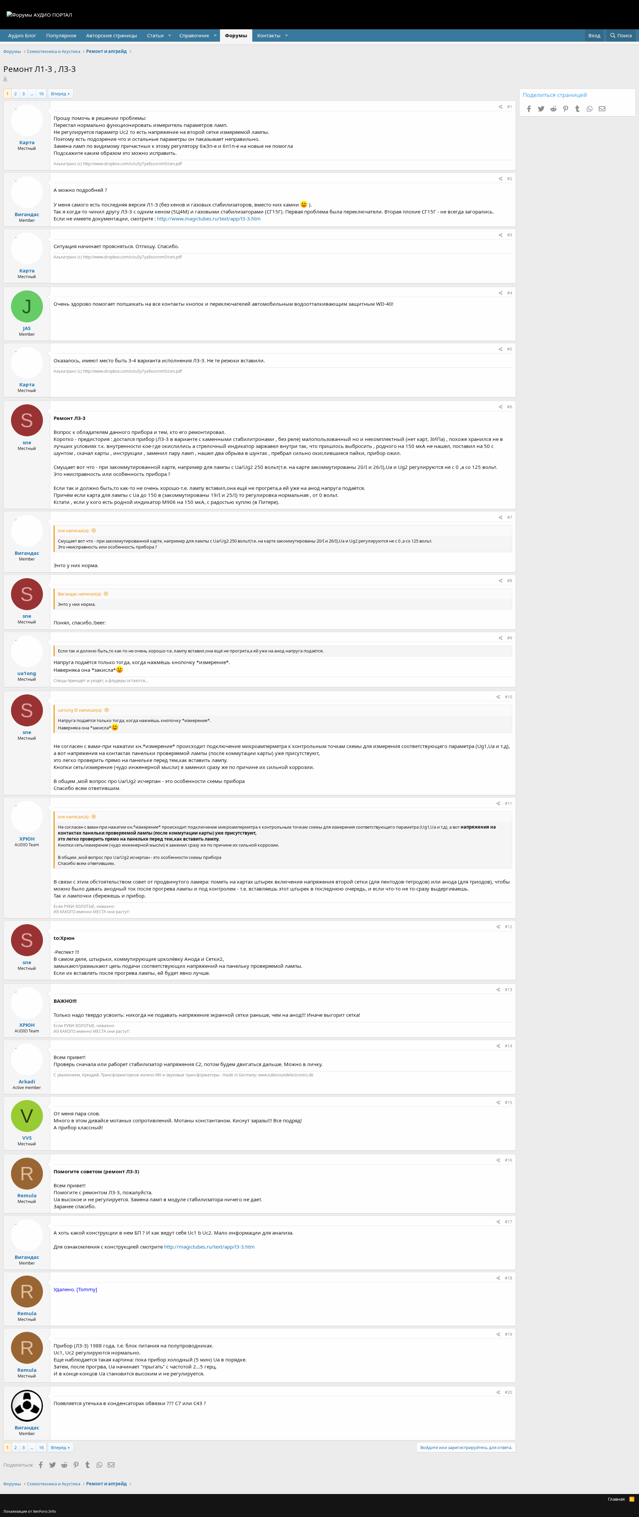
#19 (508, 1334)
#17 (508, 1222)
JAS (27, 328)
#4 (509, 293)
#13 (508, 989)
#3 (509, 235)
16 (41, 94)
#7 (509, 517)
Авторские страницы (111, 35)
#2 (509, 179)
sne (27, 442)
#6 (509, 407)
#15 (508, 1102)
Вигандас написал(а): (80, 594)
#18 (508, 1278)
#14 (508, 1046)
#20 (508, 1392)
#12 (508, 927)
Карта (27, 142)
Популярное (61, 35)
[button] (158, 35)
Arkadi (27, 1081)
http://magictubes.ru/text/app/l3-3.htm (209, 1246)
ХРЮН (27, 838)
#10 (508, 697)
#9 (509, 638)
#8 (509, 580)
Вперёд (58, 94)
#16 (508, 1160)
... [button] (31, 94)
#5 (509, 349)
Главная (616, 1499)
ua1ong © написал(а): (80, 710)
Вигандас (27, 214)
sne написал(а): (73, 531)
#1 (509, 107)
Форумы (236, 35)
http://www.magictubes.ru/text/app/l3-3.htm (209, 218)
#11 (508, 803)
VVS (27, 1137)
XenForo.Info (44, 1511)
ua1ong (26, 673)
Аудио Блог (22, 35)
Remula (27, 1195)
